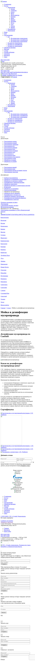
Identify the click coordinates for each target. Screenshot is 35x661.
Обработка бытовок (10, 47)
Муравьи (13, 21)
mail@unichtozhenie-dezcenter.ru (19, 72)
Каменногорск (5, 241)
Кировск (3, 249)
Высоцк (3, 232)
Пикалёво (3, 273)
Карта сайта (7, 531)
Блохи (12, 12)
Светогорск (4, 284)
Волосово (3, 220)
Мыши (13, 27)
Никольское (4, 264)
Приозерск (4, 281)
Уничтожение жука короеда (12, 157)
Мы (12, 73)
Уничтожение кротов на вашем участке (15, 170)
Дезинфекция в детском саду (12, 195)
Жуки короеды (15, 15)
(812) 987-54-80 (5, 72)
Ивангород (4, 238)
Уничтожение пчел (9, 152)
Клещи (13, 9)
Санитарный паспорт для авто (9, 205)
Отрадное (3, 270)
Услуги (6, 6)
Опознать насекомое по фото (9, 202)
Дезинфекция (11, 29)
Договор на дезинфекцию (14, 44)
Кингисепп (4, 243)
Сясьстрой (4, 296)
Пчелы (13, 26)
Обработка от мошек (10, 160)
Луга (2, 258)
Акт (8, 37)
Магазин (6, 49)
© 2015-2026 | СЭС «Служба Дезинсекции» (13, 516)
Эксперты (7, 54)
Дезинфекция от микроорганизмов (14, 182)
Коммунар (4, 252)
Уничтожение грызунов (11, 172)
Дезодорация (4, 204)
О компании (7, 4)
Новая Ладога (5, 267)
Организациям (8, 35)
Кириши (3, 246)
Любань (3, 261)
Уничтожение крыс (9, 169)
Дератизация (11, 30)
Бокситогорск (5, 217)
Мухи (12, 23)
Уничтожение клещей (10, 143)
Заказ (5, 57)
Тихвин (3, 299)
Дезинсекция (11, 7)
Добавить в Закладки (7, 522)
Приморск (4, 279)
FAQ (5, 33)
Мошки (13, 20)
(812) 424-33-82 (5, 60)
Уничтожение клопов (10, 141)
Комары (13, 16)
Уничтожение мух (9, 146)
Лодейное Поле (5, 255)
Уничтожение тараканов (11, 144)
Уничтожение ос (9, 154)
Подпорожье (4, 276)
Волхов (3, 223)
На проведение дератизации (19, 41)
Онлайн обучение (9, 52)
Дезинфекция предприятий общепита (15, 198)
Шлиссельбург (5, 305)
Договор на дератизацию (14, 46)
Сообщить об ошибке (7, 521)
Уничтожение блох (9, 149)
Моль (12, 18)
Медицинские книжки (7, 207)
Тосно (2, 302)
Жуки (12, 13)
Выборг (3, 229)
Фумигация (7, 187)
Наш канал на (15, 75)
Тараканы (14, 10)
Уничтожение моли (9, 155)
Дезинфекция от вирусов (11, 199)
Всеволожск (4, 226)
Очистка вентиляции (10, 190)
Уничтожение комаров (10, 147)
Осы (12, 24)
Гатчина (3, 235)
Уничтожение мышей (10, 167)
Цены (5, 32)
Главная (3, 308)
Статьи (6, 50)
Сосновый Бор (5, 293)
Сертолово (4, 287)
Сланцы (3, 290)
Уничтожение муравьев (11, 150)
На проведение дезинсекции (19, 38)
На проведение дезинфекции (19, 40)
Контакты (7, 55)
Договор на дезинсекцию (14, 43)
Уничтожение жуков (10, 158)
